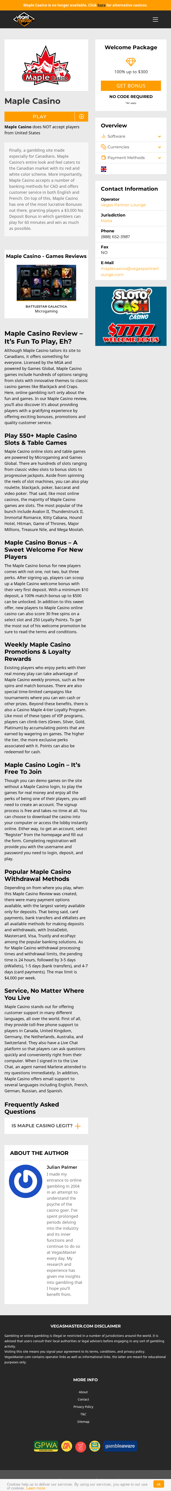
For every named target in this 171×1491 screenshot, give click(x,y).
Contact (83, 1399)
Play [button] (40, 116)
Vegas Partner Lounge (123, 204)
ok (159, 1484)
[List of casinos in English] (103, 168)
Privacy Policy (83, 1407)
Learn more (35, 1488)
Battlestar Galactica (46, 306)
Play (32, 294)
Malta (106, 220)
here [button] (102, 5)
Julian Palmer (62, 1167)
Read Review (63, 293)
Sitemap (83, 1422)
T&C (83, 1414)
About (83, 1392)
